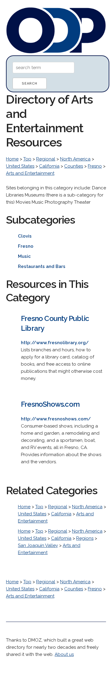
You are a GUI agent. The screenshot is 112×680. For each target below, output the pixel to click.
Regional (45, 159)
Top (27, 159)
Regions (84, 538)
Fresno (95, 166)
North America (75, 159)
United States (20, 166)
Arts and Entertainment (30, 173)
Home (12, 159)
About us (64, 654)
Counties (73, 166)
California (49, 166)
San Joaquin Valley (38, 545)
